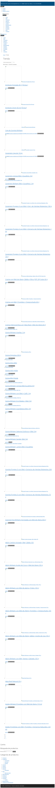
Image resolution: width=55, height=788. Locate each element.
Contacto (7, 31)
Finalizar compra (6, 11)
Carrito (4, 9)
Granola (7, 26)
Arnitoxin (7, 27)
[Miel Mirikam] (3, 34)
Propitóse (8, 20)
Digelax (4, 766)
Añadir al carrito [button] (11, 88)
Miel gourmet (8, 773)
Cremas (7, 23)
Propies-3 (8, 22)
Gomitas (6, 762)
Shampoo (7, 770)
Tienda (4, 8)
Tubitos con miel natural (8, 782)
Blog (6, 30)
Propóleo (7, 28)
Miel (6, 18)
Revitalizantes (8, 25)
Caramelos (7, 760)
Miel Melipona (6, 774)
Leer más (10, 396)
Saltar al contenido (4, 1)
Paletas (6, 763)
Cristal (6, 779)
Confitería (5, 759)
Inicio (7, 17)
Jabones (7, 21)
